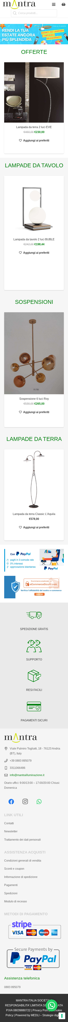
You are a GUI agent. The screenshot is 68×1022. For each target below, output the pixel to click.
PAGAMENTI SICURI (34, 720)
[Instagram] (25, 802)
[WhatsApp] (39, 802)
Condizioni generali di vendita (22, 860)
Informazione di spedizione (20, 876)
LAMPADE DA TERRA (34, 439)
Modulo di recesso (15, 901)
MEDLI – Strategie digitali (46, 1015)
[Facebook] (11, 802)
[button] (54, 4)
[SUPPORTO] (34, 645)
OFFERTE (34, 52)
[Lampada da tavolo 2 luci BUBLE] (34, 205)
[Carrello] (63, 4)
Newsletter (10, 831)
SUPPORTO (34, 659)
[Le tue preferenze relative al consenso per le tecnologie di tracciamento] (62, 1015)
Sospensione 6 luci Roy (34, 398)
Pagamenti (11, 885)
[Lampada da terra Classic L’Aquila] (34, 479)
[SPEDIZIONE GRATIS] (34, 615)
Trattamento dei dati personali (22, 839)
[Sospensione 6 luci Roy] (34, 353)
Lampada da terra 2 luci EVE (34, 127)
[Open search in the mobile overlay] (34, 13)
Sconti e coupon (14, 868)
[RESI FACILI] (34, 676)
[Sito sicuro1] (34, 587)
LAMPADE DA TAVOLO (34, 165)
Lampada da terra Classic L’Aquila (34, 513)
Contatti (9, 823)
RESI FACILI (34, 689)
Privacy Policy (41, 1010)
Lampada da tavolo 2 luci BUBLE (34, 239)
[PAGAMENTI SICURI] (34, 706)
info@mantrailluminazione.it (27, 775)
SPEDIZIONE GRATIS (34, 629)
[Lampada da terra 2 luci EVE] (34, 92)
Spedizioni (10, 893)
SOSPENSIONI (34, 302)
